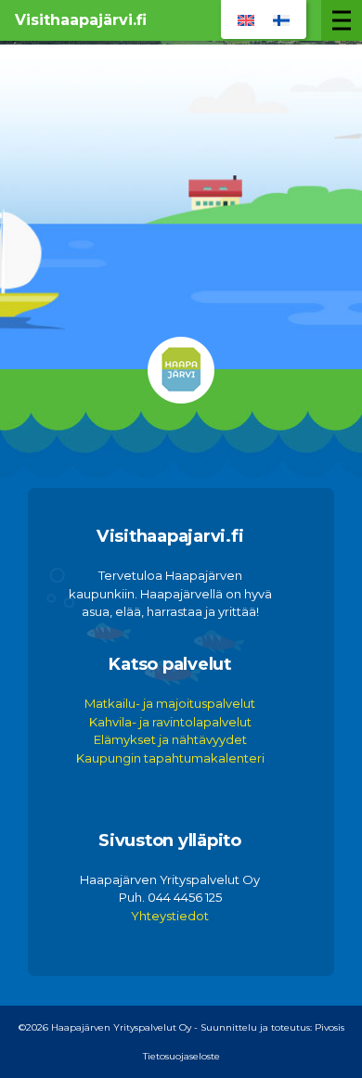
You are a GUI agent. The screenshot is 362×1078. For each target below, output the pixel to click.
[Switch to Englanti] (246, 19)
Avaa (341, 20)
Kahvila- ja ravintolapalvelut (170, 721)
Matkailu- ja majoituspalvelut (169, 703)
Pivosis (329, 1027)
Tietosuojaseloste (181, 1056)
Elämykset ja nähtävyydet (170, 739)
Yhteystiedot (170, 915)
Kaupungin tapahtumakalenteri (170, 758)
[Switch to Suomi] (281, 19)
